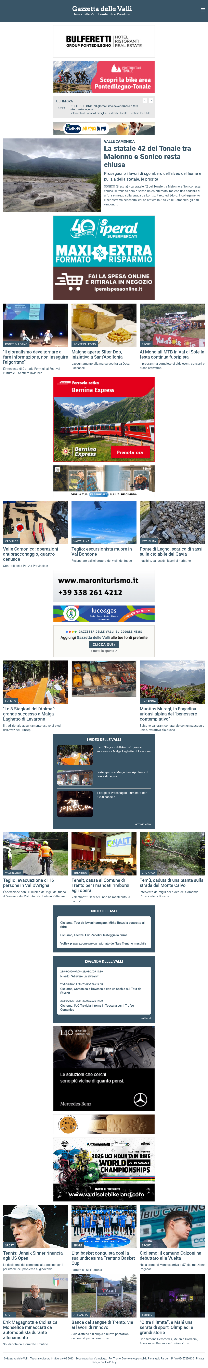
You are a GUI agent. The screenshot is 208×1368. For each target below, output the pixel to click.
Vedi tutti (146, 1018)
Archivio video (143, 824)
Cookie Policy (108, 1362)
